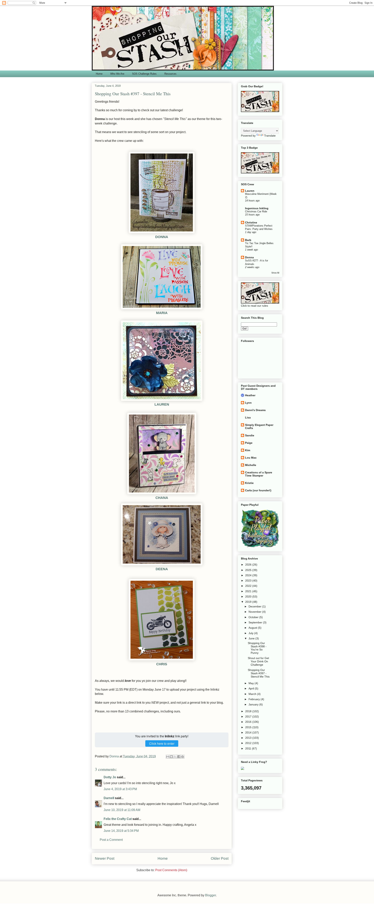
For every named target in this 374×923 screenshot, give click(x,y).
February (255, 699)
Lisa (248, 417)
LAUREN (161, 404)
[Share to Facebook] (179, 757)
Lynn (248, 402)
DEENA (162, 569)
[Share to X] (175, 757)
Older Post (219, 858)
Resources (170, 73)
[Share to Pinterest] (182, 757)
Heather (250, 395)
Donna (249, 257)
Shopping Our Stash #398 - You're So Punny (257, 648)
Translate (270, 135)
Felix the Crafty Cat (118, 819)
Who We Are (117, 73)
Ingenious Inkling (256, 208)
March (253, 693)
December (255, 606)
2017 (248, 716)
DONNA (161, 237)
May (252, 683)
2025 (248, 570)
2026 (248, 564)
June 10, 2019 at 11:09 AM (122, 810)
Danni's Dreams (255, 410)
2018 (248, 711)
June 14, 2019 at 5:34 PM (121, 830)
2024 (248, 575)
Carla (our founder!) (258, 490)
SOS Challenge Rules (144, 73)
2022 (248, 585)
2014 (248, 732)
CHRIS (161, 664)
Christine (251, 222)
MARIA (162, 313)
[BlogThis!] (171, 757)
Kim (247, 450)
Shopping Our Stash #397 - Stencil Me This (259, 673)
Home (99, 73)
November (255, 611)
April (252, 688)
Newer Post (104, 858)
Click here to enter (161, 743)
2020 (248, 596)
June (252, 638)
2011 (248, 748)
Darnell (109, 798)
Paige (248, 442)
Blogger (210, 895)
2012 (248, 743)
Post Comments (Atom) (171, 870)
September (256, 622)
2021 (248, 591)
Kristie (249, 482)
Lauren (249, 190)
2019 (248, 601)
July (251, 633)
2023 (248, 580)
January (254, 704)
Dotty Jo (110, 777)
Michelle (250, 465)
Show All (275, 273)
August (253, 627)
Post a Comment (111, 839)
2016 (248, 721)
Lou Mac (251, 457)
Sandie (249, 435)
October (254, 617)
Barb (248, 240)
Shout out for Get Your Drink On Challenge (258, 661)
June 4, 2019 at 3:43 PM (120, 789)
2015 (248, 727)
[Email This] (168, 757)
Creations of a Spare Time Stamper (258, 474)
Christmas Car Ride (256, 211)
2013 (248, 737)
